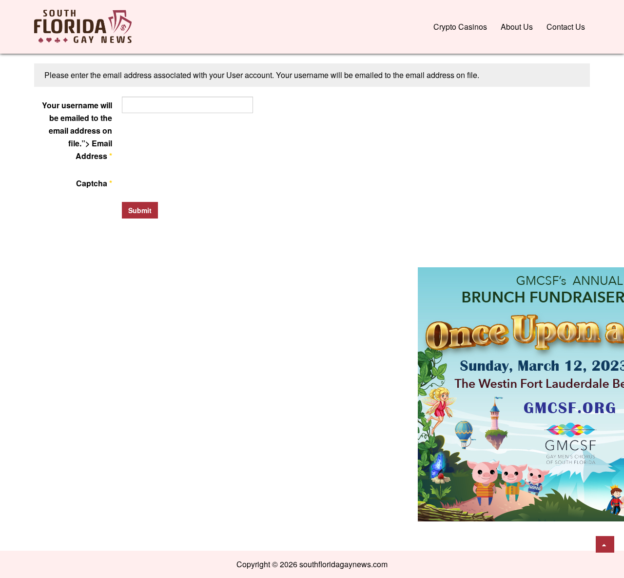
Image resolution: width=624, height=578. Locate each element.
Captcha (94, 183)
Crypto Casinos (460, 26)
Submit (140, 210)
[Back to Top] (605, 544)
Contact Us (565, 26)
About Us (517, 26)
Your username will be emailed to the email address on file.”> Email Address (77, 130)
